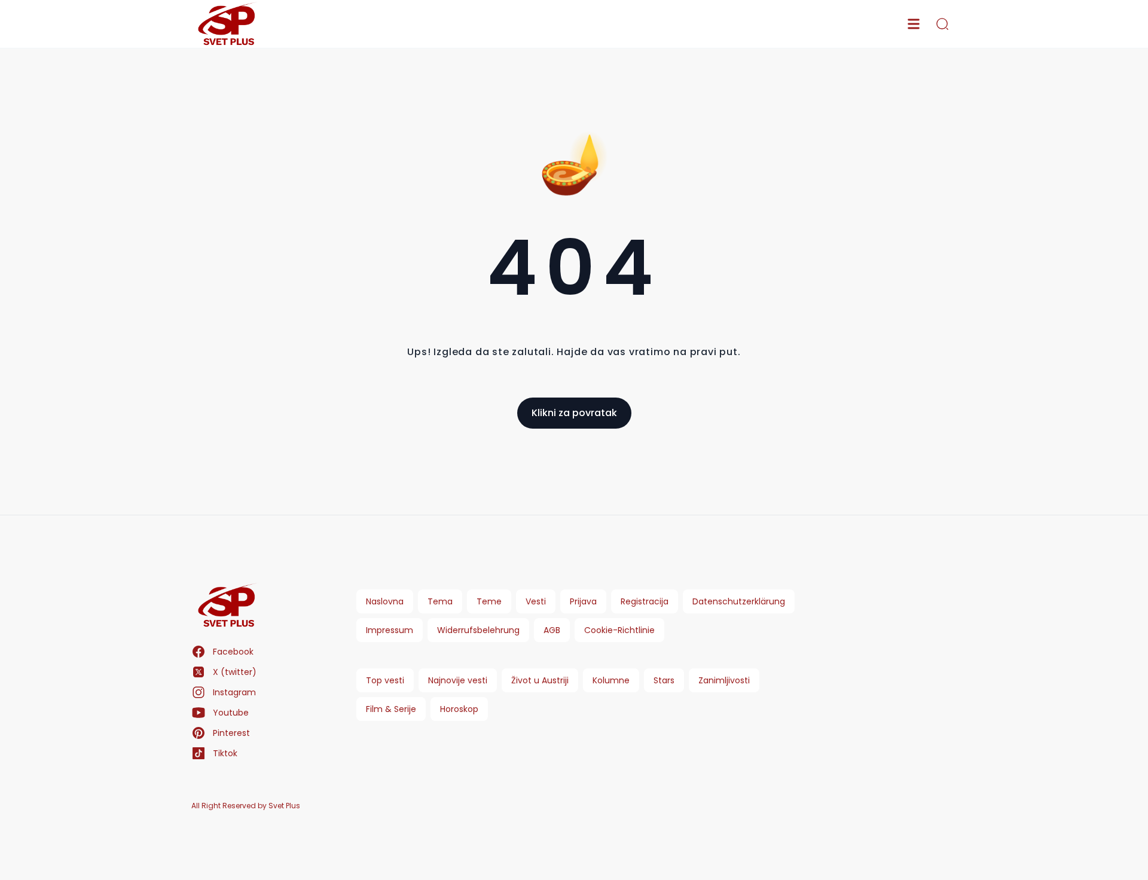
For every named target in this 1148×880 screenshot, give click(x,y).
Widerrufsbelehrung (478, 630)
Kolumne (611, 680)
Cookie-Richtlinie (619, 630)
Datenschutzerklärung (738, 601)
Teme (489, 601)
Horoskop (459, 709)
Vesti (536, 601)
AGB (552, 630)
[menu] (913, 24)
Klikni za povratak (574, 413)
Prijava (583, 601)
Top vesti (385, 680)
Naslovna (385, 601)
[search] (942, 24)
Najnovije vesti (457, 680)
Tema (440, 601)
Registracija (644, 601)
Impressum (389, 630)
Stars (664, 680)
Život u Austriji (540, 680)
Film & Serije (391, 709)
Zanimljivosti (724, 680)
